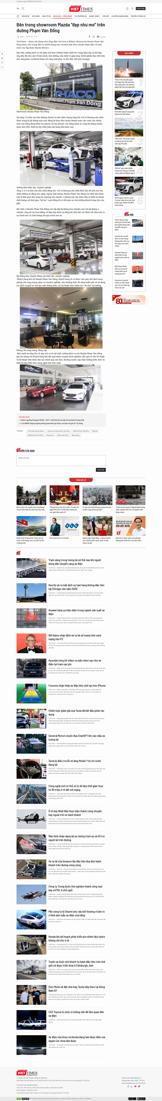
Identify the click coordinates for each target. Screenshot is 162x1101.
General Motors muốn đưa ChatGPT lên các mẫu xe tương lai (76, 737)
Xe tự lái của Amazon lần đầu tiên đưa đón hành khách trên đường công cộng (74, 863)
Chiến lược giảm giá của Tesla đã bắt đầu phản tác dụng (76, 712)
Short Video (94, 16)
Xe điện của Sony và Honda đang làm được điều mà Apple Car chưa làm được (76, 1038)
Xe (19, 553)
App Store (132, 1098)
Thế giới (105, 16)
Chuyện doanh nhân (119, 16)
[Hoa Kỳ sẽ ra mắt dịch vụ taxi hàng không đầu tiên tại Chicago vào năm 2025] (137, 239)
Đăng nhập (141, 8)
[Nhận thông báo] (127, 8)
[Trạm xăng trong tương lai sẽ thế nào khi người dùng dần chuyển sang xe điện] (137, 223)
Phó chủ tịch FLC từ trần (59, 538)
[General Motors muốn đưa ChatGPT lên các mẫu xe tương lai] (31, 744)
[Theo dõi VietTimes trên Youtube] (135, 1086)
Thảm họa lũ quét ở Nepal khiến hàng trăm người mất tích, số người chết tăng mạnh (130, 509)
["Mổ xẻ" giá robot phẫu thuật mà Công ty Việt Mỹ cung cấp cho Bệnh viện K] (129, 156)
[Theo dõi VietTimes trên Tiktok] (139, 1086)
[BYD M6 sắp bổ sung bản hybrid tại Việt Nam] (129, 100)
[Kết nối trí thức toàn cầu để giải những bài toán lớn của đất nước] (130, 526)
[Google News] (101, 37)
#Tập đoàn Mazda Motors (36, 431)
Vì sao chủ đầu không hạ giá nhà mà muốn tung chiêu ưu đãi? (97, 508)
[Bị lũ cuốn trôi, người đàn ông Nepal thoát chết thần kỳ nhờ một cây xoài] (31, 495)
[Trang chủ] (18, 16)
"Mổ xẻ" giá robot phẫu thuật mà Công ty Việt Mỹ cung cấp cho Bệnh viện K (125, 170)
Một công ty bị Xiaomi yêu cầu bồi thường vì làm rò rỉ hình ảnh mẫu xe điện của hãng (76, 913)
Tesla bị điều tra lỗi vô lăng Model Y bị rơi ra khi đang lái (74, 762)
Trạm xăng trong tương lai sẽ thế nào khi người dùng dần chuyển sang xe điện (122, 225)
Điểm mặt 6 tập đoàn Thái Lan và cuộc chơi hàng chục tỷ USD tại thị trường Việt (30, 540)
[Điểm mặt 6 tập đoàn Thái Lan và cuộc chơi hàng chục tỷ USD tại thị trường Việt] (31, 526)
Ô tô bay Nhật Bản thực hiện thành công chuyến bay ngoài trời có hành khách (75, 812)
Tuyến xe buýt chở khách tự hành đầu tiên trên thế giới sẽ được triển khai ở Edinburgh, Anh (76, 963)
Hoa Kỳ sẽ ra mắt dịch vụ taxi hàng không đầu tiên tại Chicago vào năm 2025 (122, 241)
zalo (132, 1086)
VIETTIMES (81, 8)
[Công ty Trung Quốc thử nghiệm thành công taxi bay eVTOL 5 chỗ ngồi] (31, 894)
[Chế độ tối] (132, 8)
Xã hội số (25, 16)
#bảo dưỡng (75, 435)
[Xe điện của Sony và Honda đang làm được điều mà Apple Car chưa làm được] (31, 1045)
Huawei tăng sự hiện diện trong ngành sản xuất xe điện (122, 256)
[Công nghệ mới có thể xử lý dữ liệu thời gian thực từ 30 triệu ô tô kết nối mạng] (31, 794)
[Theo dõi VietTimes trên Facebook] (128, 1086)
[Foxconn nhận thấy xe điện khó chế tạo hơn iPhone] (31, 693)
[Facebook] (89, 37)
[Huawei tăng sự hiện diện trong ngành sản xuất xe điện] (137, 255)
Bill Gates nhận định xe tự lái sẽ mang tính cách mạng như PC (121, 270)
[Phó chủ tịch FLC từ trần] (64, 526)
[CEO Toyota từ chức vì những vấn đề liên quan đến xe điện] (31, 1020)
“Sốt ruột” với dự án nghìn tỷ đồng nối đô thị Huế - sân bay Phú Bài (125, 141)
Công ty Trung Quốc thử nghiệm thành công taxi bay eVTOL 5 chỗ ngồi (75, 888)
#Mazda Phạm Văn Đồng (81, 431)
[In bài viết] (93, 36)
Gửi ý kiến (101, 470)
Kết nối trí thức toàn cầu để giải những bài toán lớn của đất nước (128, 539)
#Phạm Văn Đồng (62, 435)
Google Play (141, 1098)
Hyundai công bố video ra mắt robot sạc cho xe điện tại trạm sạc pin (122, 284)
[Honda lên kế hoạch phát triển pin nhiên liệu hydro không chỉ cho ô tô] (31, 945)
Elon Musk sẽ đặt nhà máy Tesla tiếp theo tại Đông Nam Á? (76, 988)
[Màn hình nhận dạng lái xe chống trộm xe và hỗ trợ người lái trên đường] (31, 844)
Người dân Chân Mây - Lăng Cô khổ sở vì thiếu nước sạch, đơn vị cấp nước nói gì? (96, 540)
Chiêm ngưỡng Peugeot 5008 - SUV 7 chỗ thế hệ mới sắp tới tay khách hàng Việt (52, 420)
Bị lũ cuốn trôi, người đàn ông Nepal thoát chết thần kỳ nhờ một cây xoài (31, 508)
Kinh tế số (46, 16)
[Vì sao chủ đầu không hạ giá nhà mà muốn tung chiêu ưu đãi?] (97, 495)
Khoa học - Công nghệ (62, 16)
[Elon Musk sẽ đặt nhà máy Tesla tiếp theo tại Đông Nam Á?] (31, 995)
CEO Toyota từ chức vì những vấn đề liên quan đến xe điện (76, 1013)
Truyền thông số (138, 16)
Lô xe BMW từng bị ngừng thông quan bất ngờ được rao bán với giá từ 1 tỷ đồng (51, 423)
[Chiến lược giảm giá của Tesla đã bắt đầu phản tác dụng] (31, 719)
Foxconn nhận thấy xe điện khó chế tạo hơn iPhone (77, 685)
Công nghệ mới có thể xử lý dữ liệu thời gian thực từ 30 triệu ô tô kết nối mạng (75, 787)
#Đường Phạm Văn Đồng (35, 435)
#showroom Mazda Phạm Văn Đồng (58, 431)
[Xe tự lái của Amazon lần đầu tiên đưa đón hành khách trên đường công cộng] (31, 869)
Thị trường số (80, 16)
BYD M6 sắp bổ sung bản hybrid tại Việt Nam (124, 113)
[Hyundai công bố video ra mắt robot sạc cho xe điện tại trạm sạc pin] (137, 283)
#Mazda (95, 431)
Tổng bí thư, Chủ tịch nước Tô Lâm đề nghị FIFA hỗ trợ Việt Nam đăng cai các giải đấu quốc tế (64, 509)
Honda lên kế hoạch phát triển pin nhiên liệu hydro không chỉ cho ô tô (76, 938)
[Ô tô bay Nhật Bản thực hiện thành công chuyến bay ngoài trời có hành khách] (31, 819)
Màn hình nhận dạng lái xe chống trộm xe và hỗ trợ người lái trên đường (76, 838)
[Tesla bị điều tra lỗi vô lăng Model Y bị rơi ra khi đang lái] (31, 769)
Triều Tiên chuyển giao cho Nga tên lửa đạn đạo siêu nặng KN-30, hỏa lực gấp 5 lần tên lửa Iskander (125, 83)
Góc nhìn (36, 16)
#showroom (50, 435)
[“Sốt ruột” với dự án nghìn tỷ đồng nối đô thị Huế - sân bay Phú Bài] (129, 127)
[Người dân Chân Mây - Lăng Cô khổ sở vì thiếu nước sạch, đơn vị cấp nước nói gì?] (97, 526)
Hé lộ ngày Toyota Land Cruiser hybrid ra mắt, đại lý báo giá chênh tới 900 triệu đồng (125, 201)
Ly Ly (21, 36)
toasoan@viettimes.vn (133, 1078)
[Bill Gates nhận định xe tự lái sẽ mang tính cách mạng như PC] (137, 269)
